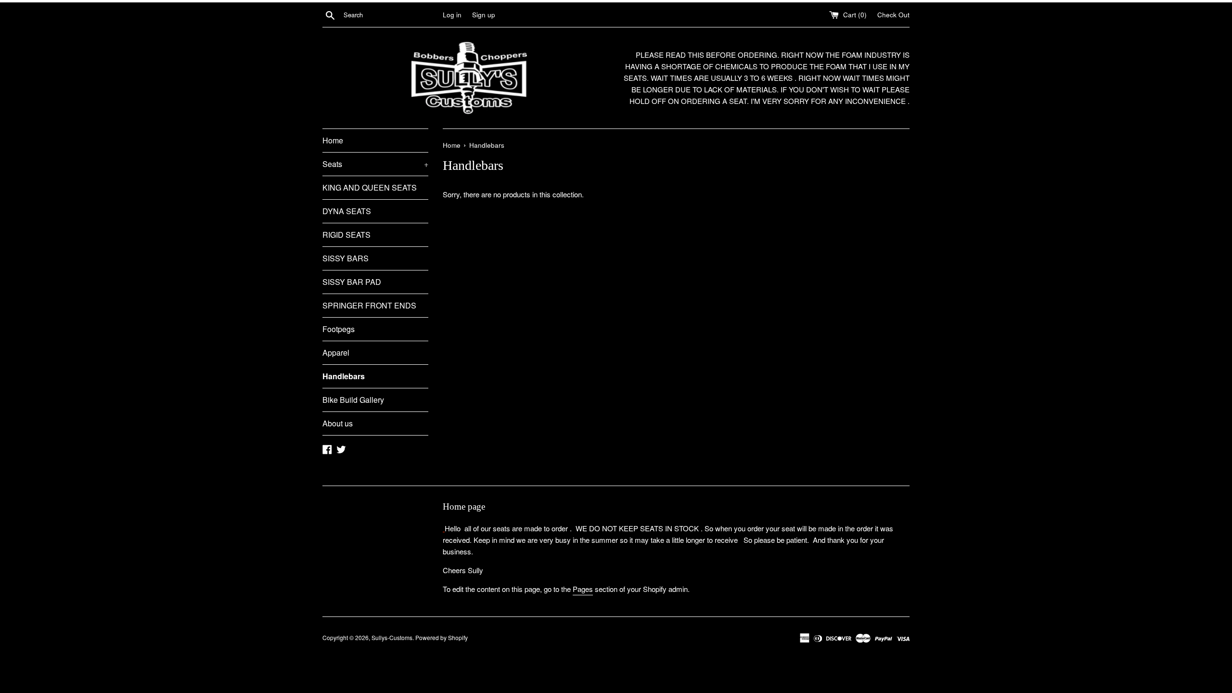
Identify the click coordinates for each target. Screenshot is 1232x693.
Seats (375, 163)
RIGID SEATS (346, 234)
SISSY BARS (345, 258)
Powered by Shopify (441, 637)
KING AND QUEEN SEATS (369, 187)
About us (337, 423)
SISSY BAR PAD (351, 281)
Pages (583, 589)
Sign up (483, 14)
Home (332, 140)
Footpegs (338, 328)
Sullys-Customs (392, 637)
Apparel (335, 352)
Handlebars (343, 376)
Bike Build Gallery (353, 399)
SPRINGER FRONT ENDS (369, 305)
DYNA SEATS (346, 211)
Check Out (893, 14)
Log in (452, 14)
